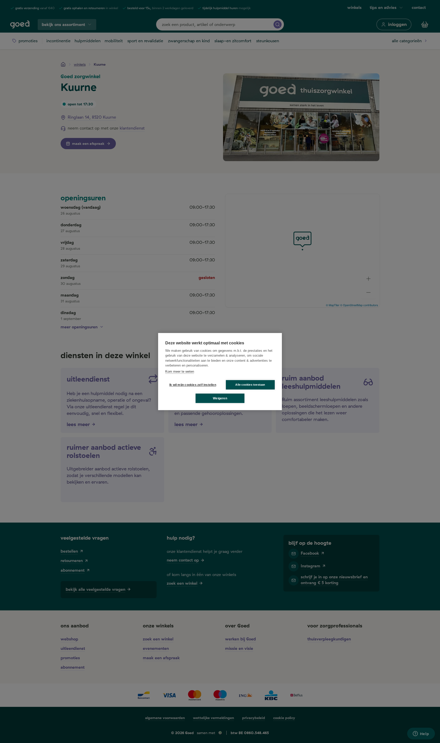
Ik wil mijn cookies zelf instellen (191, 385)
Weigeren (220, 398)
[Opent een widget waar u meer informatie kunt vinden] (421, 734)
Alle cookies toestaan (250, 384)
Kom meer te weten (179, 371)
